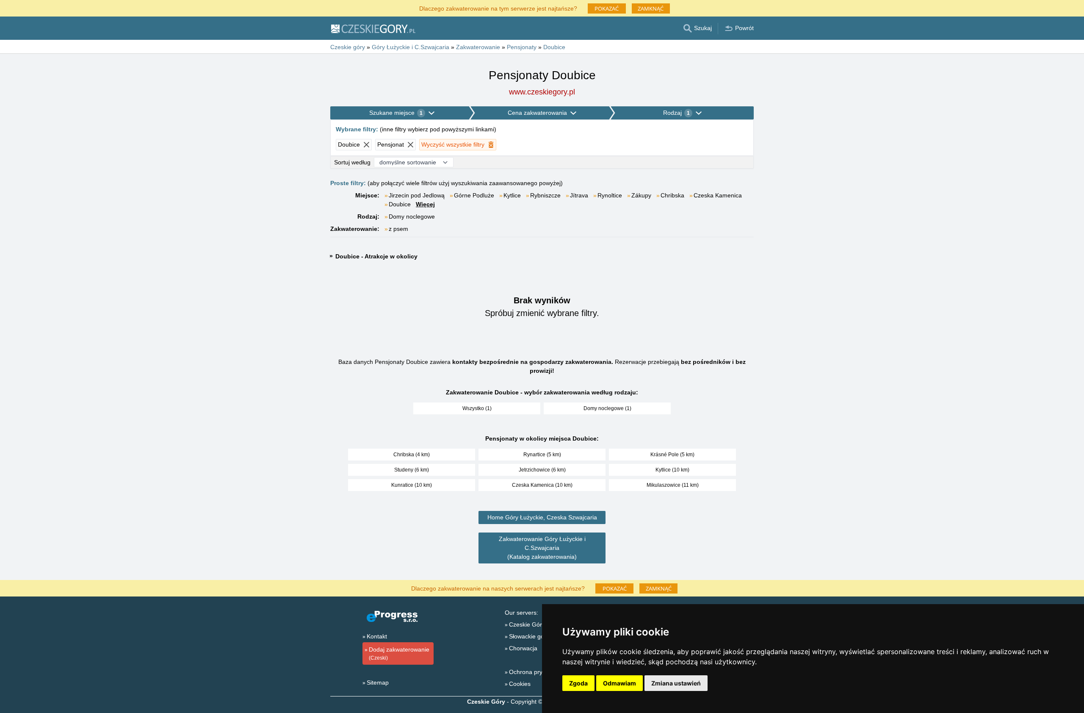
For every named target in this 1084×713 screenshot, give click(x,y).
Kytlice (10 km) (672, 470)
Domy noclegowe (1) (607, 408)
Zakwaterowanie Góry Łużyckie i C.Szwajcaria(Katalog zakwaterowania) (542, 547)
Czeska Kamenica (718, 195)
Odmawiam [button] (619, 683)
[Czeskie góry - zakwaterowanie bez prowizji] (372, 28)
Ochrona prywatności (537, 672)
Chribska (672, 195)
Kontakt (377, 636)
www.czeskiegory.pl (542, 92)
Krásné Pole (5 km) (672, 455)
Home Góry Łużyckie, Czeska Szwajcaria (542, 517)
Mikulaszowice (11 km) (673, 485)
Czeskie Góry (527, 624)
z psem (398, 228)
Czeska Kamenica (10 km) (542, 485)
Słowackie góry (529, 636)
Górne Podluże (474, 195)
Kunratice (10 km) (411, 485)
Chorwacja (523, 648)
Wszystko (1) (477, 408)
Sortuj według (352, 162)
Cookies (520, 683)
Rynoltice (609, 195)
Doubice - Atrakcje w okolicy (376, 256)
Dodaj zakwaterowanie (399, 653)
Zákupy (641, 195)
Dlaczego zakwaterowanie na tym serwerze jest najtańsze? (498, 8)
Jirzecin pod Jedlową (417, 195)
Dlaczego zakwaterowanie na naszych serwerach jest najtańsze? (498, 588)
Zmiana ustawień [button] (676, 683)
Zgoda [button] (578, 683)
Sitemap (378, 682)
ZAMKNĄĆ (651, 8)
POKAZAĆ (607, 8)
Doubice (400, 204)
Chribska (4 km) (411, 455)
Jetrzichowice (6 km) (542, 470)
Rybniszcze (545, 195)
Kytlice (512, 195)
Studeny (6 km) (411, 470)
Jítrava (579, 195)
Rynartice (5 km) (542, 455)
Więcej (425, 204)
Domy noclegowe (412, 216)
